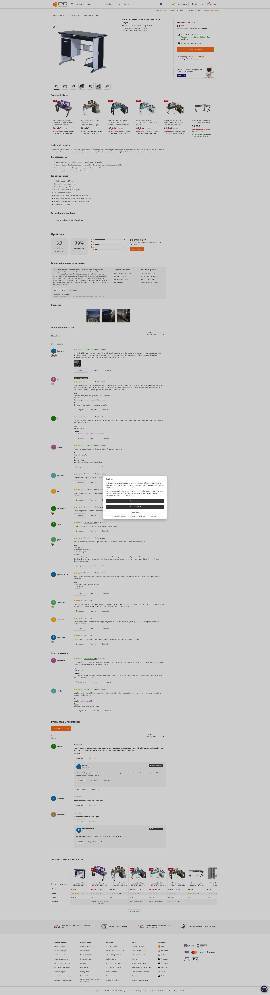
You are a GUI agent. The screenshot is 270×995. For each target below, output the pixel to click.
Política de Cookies (119, 516)
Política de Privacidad (137, 516)
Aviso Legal (153, 516)
